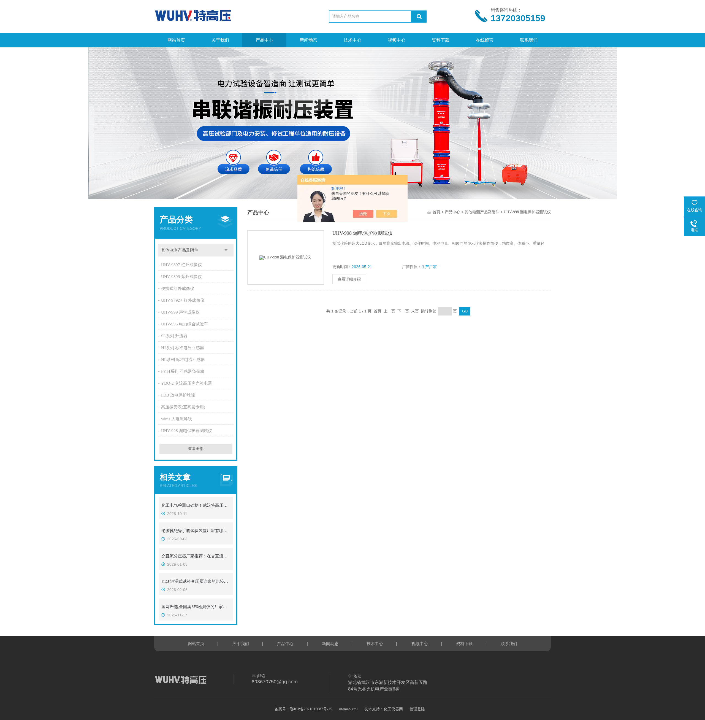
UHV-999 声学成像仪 (180, 312)
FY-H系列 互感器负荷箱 (182, 371)
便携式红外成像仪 (177, 288)
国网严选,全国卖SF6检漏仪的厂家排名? (195, 607)
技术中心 (352, 40)
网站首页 (176, 40)
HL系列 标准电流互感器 (183, 359)
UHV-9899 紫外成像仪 (181, 276)
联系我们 (529, 40)
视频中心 (396, 40)
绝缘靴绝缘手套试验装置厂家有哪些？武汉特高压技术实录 (195, 530)
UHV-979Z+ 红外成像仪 (182, 300)
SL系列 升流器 (174, 336)
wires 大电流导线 (176, 419)
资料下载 (440, 40)
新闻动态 (308, 40)
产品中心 (264, 40)
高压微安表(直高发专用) (183, 407)
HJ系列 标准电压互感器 (182, 348)
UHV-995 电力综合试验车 (184, 324)
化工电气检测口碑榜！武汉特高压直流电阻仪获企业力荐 (195, 505)
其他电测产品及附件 (179, 250)
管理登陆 (417, 709)
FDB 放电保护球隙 (178, 395)
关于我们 (220, 40)
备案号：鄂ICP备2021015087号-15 (303, 709)
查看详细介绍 (349, 279)
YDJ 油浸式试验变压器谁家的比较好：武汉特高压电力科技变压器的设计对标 (195, 581)
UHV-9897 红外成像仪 (181, 265)
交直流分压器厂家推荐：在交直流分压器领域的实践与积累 (195, 556)
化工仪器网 (393, 709)
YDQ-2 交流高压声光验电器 (186, 383)
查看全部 (196, 449)
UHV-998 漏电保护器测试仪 (186, 430)
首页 (436, 212)
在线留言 (485, 40)
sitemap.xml (348, 709)
